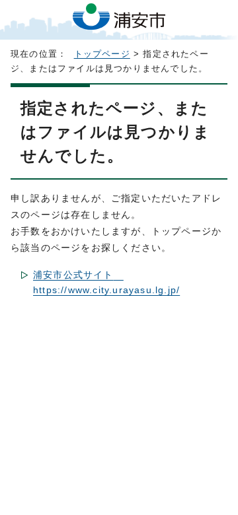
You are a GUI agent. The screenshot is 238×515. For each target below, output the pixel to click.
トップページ (102, 54)
